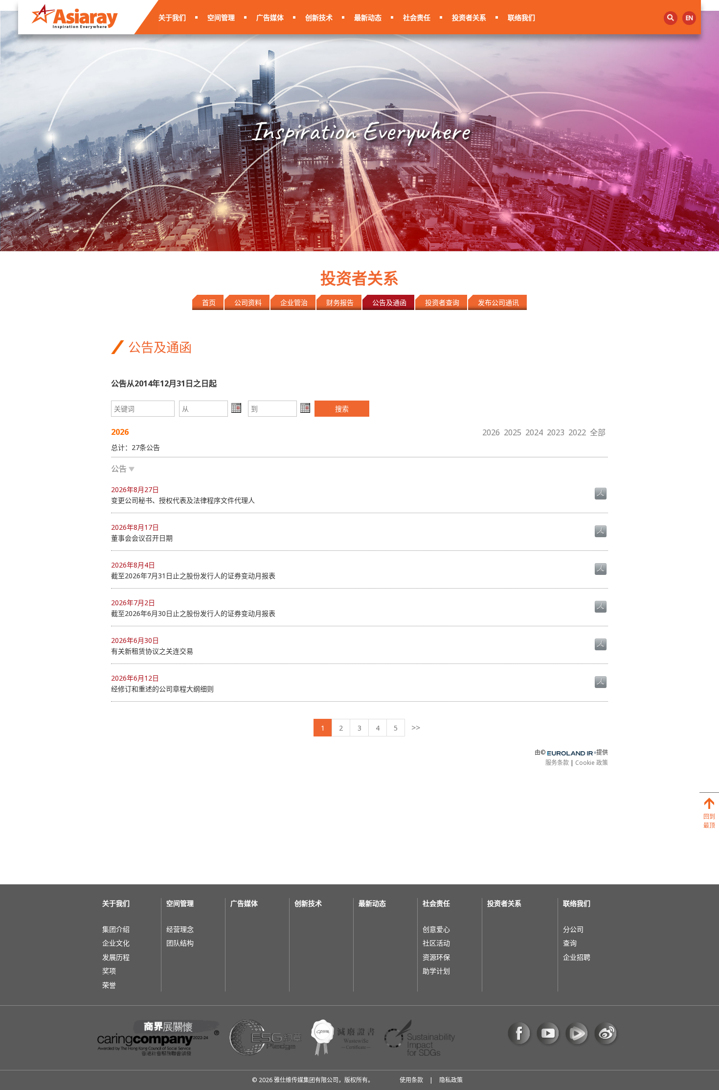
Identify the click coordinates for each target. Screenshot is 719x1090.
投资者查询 (442, 302)
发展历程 (116, 957)
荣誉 (109, 985)
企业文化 (116, 943)
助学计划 (436, 970)
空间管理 (221, 17)
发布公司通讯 (498, 302)
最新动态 (368, 17)
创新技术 (319, 17)
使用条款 (411, 1080)
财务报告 (340, 302)
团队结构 (180, 943)
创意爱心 (436, 929)
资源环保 (436, 957)
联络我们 (521, 17)
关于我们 (172, 17)
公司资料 (248, 302)
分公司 (573, 929)
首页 (209, 302)
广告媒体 (270, 17)
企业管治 (294, 302)
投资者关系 (469, 17)
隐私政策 (451, 1080)
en (689, 18)
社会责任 (416, 17)
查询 (570, 943)
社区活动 (436, 943)
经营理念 (180, 929)
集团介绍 (116, 929)
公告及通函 (389, 302)
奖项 (109, 970)
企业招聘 (576, 957)
